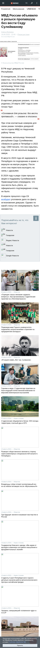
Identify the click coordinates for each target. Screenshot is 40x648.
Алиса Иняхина (7, 32)
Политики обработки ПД (17, 642)
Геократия (5, 9)
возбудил (5, 199)
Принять (20, 645)
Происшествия (23, 34)
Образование (18, 9)
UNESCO (31, 9)
